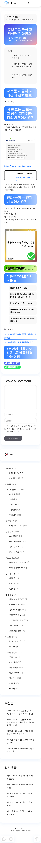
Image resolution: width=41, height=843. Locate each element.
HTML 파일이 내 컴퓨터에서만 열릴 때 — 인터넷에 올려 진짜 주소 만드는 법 (20, 722)
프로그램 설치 (15, 625)
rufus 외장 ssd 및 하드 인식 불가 (20, 793)
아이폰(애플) (14, 478)
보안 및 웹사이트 (12, 489)
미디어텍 (13, 662)
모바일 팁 (9, 468)
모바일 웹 (13, 499)
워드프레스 (10, 558)
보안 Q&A (13, 504)
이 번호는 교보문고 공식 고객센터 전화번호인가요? (22, 66)
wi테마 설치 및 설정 (17, 562)
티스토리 (9, 637)
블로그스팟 (10, 521)
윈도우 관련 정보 (16, 620)
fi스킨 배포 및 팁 (16, 641)
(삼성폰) (12, 578)
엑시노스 (13, 678)
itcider (8, 17)
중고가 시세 (10, 574)
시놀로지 (13, 510)
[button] (29, 3)
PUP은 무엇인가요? (24, 342)
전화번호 (13, 515)
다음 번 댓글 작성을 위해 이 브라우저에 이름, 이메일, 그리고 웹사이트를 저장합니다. (21, 429)
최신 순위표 (14, 552)
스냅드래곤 (14, 667)
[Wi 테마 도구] (4, 839)
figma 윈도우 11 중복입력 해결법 (20, 775)
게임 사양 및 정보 (16, 599)
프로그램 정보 (15, 631)
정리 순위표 (14, 546)
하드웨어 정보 (11, 652)
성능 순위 (9, 531)
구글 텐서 (13, 657)
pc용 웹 (12, 494)
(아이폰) (12, 583)
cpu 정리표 (14, 536)
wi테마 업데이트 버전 (18, 568)
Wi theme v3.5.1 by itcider (21, 831)
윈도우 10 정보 (15, 610)
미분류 (16, 17)
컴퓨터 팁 (9, 595)
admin (11, 779)
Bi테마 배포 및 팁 (16, 525)
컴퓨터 (12, 683)
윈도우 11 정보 (15, 615)
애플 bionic (14, 673)
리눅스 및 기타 (15, 604)
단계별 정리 (14, 646)
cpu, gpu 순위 (15, 541)
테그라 (12, 688)
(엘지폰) (12, 589)
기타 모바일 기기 (16, 473)
